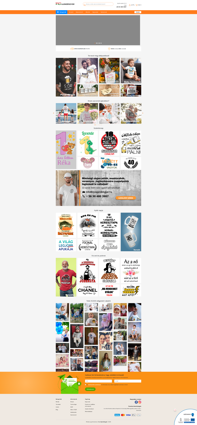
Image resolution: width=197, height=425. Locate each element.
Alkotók (88, 12)
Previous (54, 113)
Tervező (71, 12)
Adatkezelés (73, 412)
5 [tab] (101, 125)
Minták (57, 401)
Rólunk (72, 401)
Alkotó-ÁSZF (73, 409)
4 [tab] (100, 125)
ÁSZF (71, 407)
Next (143, 113)
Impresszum (73, 415)
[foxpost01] (98, 30)
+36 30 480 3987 (121, 7)
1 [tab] (95, 125)
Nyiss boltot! (79, 12)
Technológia (73, 404)
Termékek (58, 404)
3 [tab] (98, 125)
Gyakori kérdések (89, 409)
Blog (57, 409)
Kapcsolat (95, 12)
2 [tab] (97, 125)
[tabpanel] (66, 113)
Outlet (138, 12)
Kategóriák (63, 12)
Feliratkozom (90, 389)
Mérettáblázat (88, 411)
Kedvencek (104, 12)
